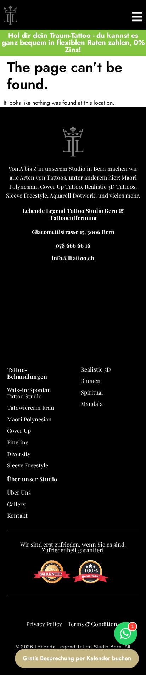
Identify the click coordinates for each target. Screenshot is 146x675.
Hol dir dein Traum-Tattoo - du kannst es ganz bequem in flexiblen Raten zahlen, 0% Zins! (73, 42)
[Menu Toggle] (137, 15)
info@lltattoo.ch (73, 258)
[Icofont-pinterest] (105, 609)
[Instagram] (66, 609)
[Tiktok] (79, 609)
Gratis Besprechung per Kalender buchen (77, 658)
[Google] (41, 609)
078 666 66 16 (73, 245)
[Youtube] (92, 609)
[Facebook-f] (54, 609)
